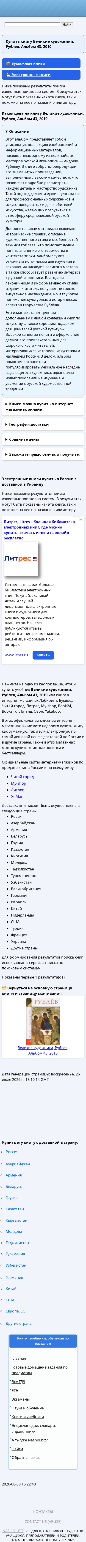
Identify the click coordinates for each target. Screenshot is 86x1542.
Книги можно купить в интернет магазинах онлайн (39, 406)
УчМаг (17, 796)
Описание (19, 131)
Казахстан (15, 1208)
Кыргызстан (16, 1220)
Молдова (14, 1231)
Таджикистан (17, 1242)
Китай (11, 1288)
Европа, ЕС (15, 1311)
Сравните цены (24, 439)
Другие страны (19, 1323)
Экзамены (21, 1399)
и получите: (44, 454)
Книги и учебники (28, 1416)
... (81, 519)
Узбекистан (16, 1265)
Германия (14, 1277)
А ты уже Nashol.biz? (30, 1440)
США (10, 1299)
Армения (14, 1175)
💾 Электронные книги (28, 74)
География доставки (29, 424)
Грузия (12, 1197)
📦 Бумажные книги (25, 63)
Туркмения (15, 1253)
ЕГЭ (15, 1390)
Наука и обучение (28, 1408)
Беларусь (14, 1186)
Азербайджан (18, 1163)
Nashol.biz (13, 1530)
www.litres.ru (16, 654)
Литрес (17, 789)
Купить (43, 655)
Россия (12, 1151)
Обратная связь (26, 1457)
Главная (19, 1358)
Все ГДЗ (18, 1381)
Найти (17, 1448)
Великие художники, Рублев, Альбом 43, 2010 (43, 1050)
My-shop (18, 783)
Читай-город (22, 776)
